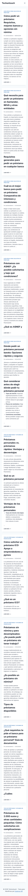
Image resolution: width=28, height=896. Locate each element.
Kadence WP (19, 891)
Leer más (7, 82)
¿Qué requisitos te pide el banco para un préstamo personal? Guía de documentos (13, 736)
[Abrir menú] (24, 3)
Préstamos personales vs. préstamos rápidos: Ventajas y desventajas (14, 446)
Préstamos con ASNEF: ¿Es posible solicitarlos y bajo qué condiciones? (14, 270)
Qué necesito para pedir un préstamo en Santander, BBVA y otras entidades (13, 102)
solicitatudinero (9, 35)
